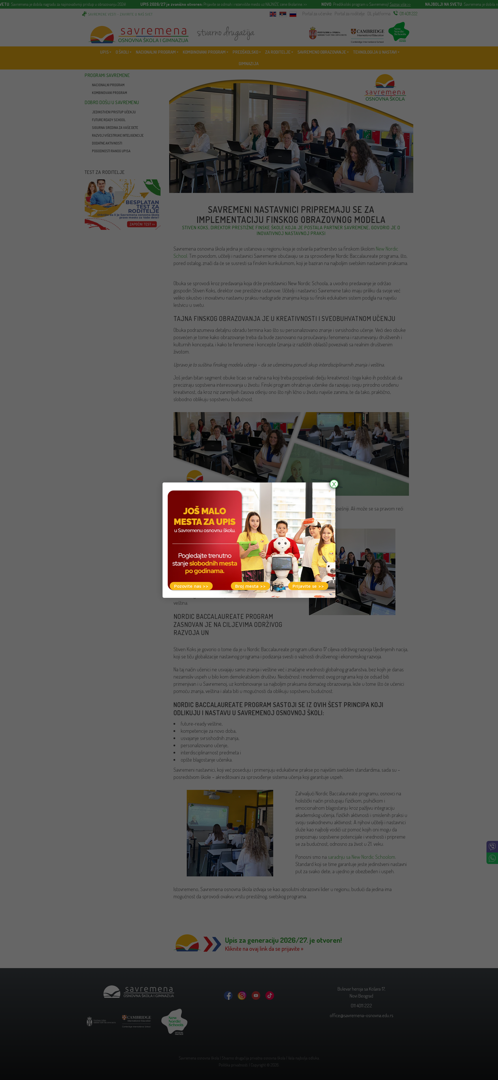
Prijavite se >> (308, 586)
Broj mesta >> (250, 586)
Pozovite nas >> (191, 586)
